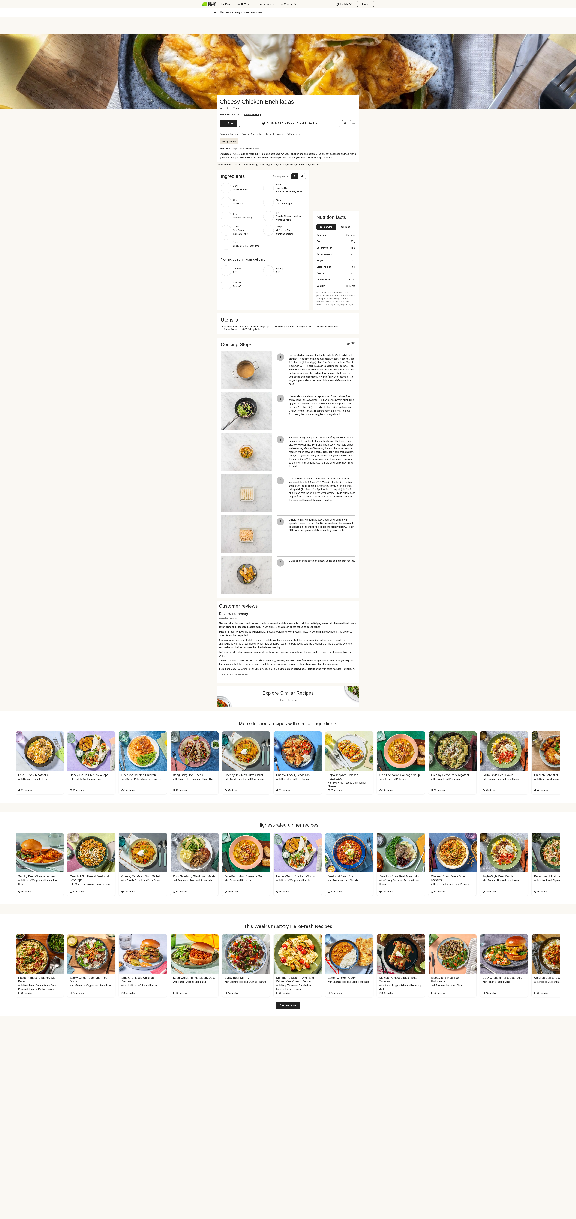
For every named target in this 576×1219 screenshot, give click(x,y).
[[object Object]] (345, 123)
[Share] (353, 123)
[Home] (215, 13)
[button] (344, 4)
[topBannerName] (288, 25)
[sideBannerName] (335, 188)
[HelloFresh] (209, 4)
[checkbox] (221, 114)
